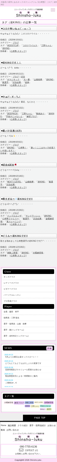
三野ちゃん (46, 45)
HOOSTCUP (13, 45)
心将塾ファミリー (10, 218)
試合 (23, 76)
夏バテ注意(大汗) (12, 130)
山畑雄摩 (38, 79)
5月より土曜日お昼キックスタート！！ (22, 357)
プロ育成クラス (10, 301)
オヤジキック (13, 79)
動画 (3, 430)
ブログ (16, 42)
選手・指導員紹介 (37, 425)
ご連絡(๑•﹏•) (11, 383)
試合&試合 (8, 164)
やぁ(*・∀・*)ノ (12, 96)
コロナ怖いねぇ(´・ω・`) (17, 28)
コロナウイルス (30, 45)
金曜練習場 (48, 402)
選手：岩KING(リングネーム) (16, 336)
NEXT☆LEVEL (14, 182)
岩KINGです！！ (12, 62)
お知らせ (52, 425)
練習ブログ (32, 116)
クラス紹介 (23, 425)
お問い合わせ (12, 430)
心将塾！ (22, 147)
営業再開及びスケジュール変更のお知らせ (23, 370)
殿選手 (5, 82)
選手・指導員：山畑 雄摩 (15, 324)
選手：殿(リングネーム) (14, 330)
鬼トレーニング (13, 221)
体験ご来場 (12, 253)
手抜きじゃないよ (14, 116)
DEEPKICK (12, 113)
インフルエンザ (14, 216)
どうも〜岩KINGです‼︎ (15, 236)
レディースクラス (11, 283)
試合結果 (17, 82)
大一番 (27, 79)
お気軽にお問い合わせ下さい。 (28, 450)
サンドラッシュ (33, 216)
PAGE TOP (39, 417)
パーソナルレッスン (12, 295)
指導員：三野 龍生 (11, 318)
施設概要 (12, 425)
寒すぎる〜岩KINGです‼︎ (18, 199)
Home (3, 425)
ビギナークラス (10, 289)
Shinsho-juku (35, 460)
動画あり (40, 113)
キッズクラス (9, 277)
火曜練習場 (38, 253)
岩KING (6, 48)
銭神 (27, 82)
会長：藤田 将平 (11, 312)
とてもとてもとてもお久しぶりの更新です (23, 363)
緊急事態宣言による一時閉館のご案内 (21, 376)
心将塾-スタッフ (18, 51)
